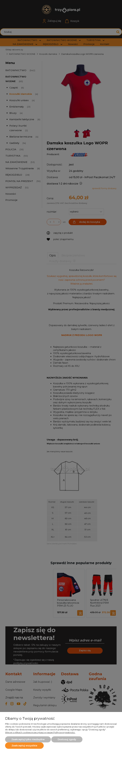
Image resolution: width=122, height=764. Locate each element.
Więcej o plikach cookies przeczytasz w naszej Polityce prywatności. (40, 732)
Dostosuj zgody (67, 739)
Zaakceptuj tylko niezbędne (27, 739)
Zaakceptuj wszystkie (24, 745)
